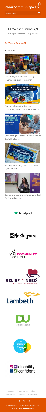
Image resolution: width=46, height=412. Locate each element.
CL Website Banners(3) (15, 43)
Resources (10, 394)
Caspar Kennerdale (18, 34)
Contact (21, 394)
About (11, 391)
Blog (33, 391)
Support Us (33, 394)
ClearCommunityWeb (26, 408)
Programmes (22, 391)
